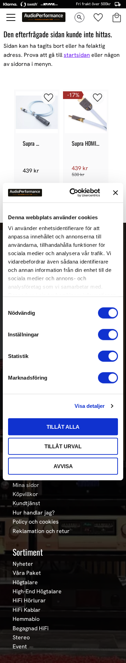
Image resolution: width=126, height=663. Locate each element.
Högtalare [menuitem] (25, 582)
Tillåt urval (63, 446)
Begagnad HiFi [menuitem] (31, 628)
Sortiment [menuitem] (28, 551)
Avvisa (63, 466)
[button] (11, 17)
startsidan (77, 55)
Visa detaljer (90, 406)
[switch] (108, 334)
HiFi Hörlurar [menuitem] (29, 600)
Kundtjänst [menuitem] (26, 503)
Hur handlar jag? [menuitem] (34, 513)
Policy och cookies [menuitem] (36, 522)
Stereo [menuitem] (21, 637)
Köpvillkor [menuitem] (25, 494)
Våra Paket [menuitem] (27, 573)
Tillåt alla (63, 426)
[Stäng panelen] (115, 192)
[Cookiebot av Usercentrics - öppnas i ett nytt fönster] (74, 192)
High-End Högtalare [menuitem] (37, 591)
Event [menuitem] (20, 646)
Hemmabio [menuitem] (26, 619)
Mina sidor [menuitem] (26, 485)
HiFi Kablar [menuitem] (27, 610)
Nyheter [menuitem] (23, 564)
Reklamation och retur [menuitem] (41, 531)
